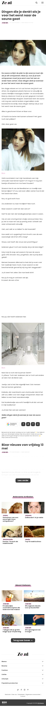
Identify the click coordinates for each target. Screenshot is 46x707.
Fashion (5, 670)
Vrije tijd (5, 22)
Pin (33, 424)
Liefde (4, 674)
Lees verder (23, 480)
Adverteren (21, 694)
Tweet (28, 424)
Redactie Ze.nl (29, 22)
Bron (3, 173)
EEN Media (41, 703)
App (38, 424)
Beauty (4, 666)
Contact (22, 696)
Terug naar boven (21, 640)
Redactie (7, 694)
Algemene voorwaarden (33, 694)
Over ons (14, 694)
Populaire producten (10, 683)
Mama (4, 661)
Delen (23, 424)
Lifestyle (5, 679)
